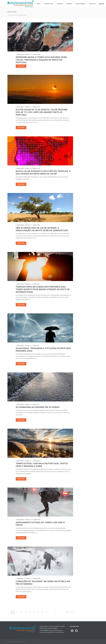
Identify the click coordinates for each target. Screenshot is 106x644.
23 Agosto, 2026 (36, 54)
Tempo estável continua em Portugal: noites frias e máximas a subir (42, 464)
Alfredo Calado (20, 54)
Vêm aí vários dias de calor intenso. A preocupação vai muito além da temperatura (42, 229)
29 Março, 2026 (36, 460)
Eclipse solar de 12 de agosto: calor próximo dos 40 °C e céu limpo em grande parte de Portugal (42, 112)
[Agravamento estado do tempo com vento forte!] (40, 502)
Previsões (60, 3)
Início (38, 3)
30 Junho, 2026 (36, 168)
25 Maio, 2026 (36, 284)
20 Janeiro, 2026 (36, 578)
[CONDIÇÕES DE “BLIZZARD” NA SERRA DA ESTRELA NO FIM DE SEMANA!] (40, 561)
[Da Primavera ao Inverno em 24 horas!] (40, 386)
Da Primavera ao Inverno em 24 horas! (37, 407)
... (50, 612)
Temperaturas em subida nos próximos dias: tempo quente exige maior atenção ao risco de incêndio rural (43, 289)
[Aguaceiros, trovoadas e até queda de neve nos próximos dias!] (40, 327)
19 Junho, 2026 (36, 225)
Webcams (69, 3)
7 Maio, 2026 (36, 345)
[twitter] (76, 630)
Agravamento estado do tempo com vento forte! (40, 523)
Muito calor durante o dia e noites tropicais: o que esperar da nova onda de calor (43, 172)
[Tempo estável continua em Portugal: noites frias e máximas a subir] (40, 443)
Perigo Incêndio (80, 3)
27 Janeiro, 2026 (36, 519)
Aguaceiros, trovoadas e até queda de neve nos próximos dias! (43, 349)
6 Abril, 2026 (36, 404)
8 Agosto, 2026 (36, 107)
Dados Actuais (48, 3)
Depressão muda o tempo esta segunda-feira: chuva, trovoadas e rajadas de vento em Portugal (41, 60)
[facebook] (72, 630)
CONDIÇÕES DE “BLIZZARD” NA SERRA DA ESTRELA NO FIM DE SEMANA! (43, 582)
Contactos (92, 3)
